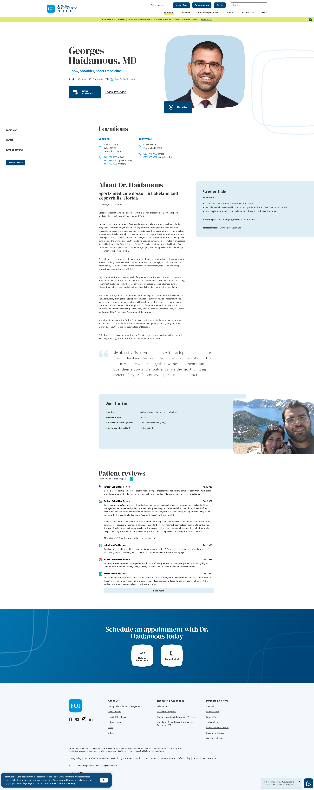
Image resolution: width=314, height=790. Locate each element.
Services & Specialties (207, 12)
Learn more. (206, 19)
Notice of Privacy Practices (96, 758)
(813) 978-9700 (150, 153)
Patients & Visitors (217, 701)
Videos (111, 733)
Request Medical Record (217, 727)
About (230, 12)
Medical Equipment (215, 738)
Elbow (73, 71)
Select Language (158, 5)
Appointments (202, 5)
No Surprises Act (167, 758)
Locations (185, 12)
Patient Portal (212, 717)
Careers (263, 12)
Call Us (220, 5)
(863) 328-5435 (115, 92)
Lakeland (104, 139)
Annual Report (114, 711)
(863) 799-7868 (110, 163)
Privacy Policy (75, 758)
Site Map (212, 758)
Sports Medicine (108, 71)
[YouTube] (77, 719)
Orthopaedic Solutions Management (124, 706)
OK (104, 780)
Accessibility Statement (122, 758)
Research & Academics (170, 701)
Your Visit (210, 706)
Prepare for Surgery (215, 733)
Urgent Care (181, 5)
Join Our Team (114, 722)
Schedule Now (16, 162)
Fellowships (162, 706)
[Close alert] (310, 19)
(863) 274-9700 (110, 157)
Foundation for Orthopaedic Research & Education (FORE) (175, 724)
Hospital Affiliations (117, 717)
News (110, 727)
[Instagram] (84, 719)
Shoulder (87, 71)
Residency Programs (166, 711)
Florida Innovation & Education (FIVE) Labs (176, 717)
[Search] (263, 5)
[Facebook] (70, 719)
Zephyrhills (145, 139)
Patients (246, 12)
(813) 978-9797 (150, 157)
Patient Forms (212, 711)
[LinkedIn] (90, 719)
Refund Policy (183, 758)
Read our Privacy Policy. (64, 783)
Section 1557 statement (146, 758)
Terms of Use (199, 758)
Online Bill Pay (212, 722)
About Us (113, 701)
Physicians (169, 12)
